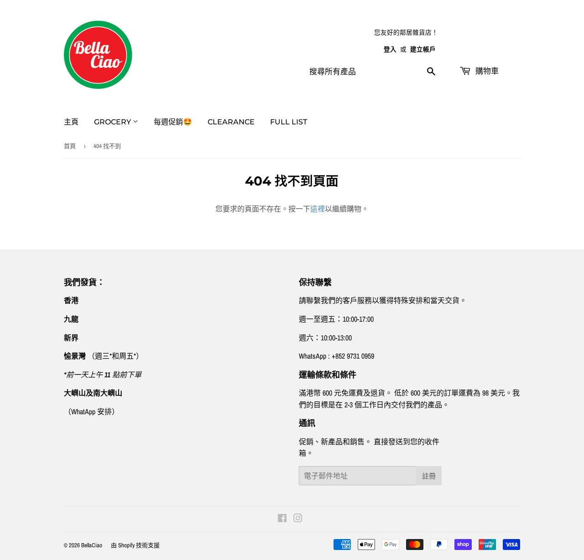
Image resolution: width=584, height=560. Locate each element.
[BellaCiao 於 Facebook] (282, 519)
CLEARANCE (231, 122)
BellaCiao (91, 545)
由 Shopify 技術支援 (135, 545)
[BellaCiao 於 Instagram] (297, 519)
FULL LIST (288, 122)
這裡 (317, 209)
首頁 (70, 146)
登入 (390, 49)
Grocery (113, 122)
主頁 (71, 122)
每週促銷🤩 (173, 122)
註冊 (429, 476)
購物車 (486, 71)
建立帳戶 (423, 49)
